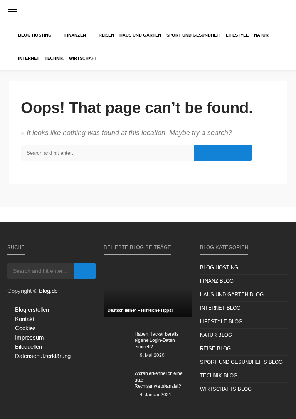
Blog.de (48, 290)
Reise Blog (215, 348)
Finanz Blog (217, 281)
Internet (28, 58)
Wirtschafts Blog (226, 389)
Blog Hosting (35, 35)
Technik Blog (218, 375)
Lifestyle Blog (221, 321)
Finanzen (75, 35)
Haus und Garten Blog (232, 294)
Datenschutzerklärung (43, 356)
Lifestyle (237, 35)
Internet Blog (220, 308)
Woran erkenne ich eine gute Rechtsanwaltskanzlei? (158, 380)
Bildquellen (28, 346)
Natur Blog (216, 335)
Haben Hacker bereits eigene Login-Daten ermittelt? (156, 340)
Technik (54, 58)
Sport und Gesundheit (193, 35)
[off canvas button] (12, 11)
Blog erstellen (32, 309)
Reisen (106, 35)
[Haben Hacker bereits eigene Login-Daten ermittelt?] (117, 342)
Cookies (25, 328)
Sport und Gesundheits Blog (241, 362)
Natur (261, 35)
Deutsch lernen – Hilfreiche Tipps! (140, 310)
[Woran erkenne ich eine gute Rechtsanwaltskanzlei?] (117, 381)
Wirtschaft (83, 58)
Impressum (29, 337)
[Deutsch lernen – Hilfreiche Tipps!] (148, 290)
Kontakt (24, 319)
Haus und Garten (140, 35)
